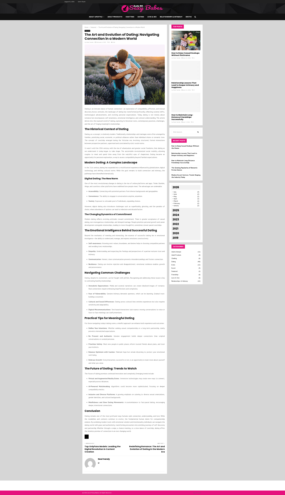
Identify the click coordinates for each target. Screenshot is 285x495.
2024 (176, 215)
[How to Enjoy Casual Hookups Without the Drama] (185, 40)
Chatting (130, 17)
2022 (176, 224)
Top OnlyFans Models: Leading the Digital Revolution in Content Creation (103, 449)
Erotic (189, 17)
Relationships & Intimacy (171, 17)
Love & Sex (152, 17)
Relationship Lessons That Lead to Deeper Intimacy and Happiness (185, 85)
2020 (176, 233)
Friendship (174, 275)
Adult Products (115, 17)
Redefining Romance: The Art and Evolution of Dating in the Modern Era (147, 449)
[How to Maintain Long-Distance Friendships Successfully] (185, 102)
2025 (176, 210)
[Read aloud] (87, 437)
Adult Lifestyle (95, 17)
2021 (175, 228)
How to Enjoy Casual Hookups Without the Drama (185, 54)
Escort (173, 268)
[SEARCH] (198, 132)
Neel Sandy (90, 42)
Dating (141, 17)
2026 (176, 187)
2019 (175, 238)
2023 (176, 219)
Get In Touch (81, 1)
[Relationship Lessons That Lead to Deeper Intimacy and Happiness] (185, 70)
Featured (87, 31)
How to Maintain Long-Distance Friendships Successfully (182, 117)
